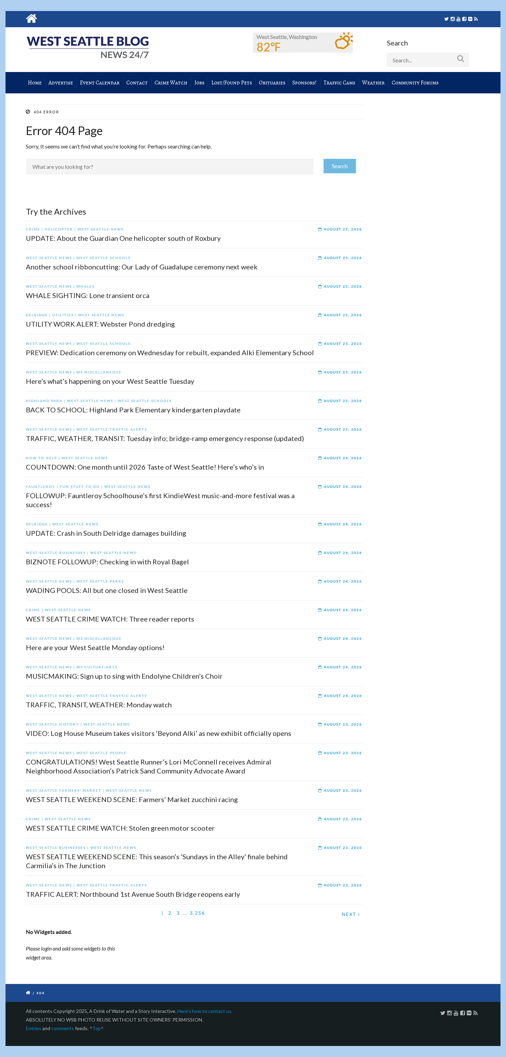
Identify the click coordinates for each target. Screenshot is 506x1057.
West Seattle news (100, 229)
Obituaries (272, 82)
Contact (137, 82)
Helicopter (59, 229)
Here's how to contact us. (204, 1011)
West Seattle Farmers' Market (63, 790)
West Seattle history (52, 724)
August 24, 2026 (343, 458)
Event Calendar (99, 82)
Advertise (61, 82)
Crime (33, 229)
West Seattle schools (103, 258)
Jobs (199, 82)
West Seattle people (101, 753)
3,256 (197, 913)
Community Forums (415, 82)
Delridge (37, 315)
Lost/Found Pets (231, 82)
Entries (33, 1028)
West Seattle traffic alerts (111, 429)
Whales (85, 286)
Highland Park (44, 401)
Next (350, 914)
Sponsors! (304, 82)
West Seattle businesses (56, 553)
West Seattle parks (100, 581)
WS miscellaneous (98, 372)
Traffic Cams (339, 82)
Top (96, 1028)
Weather (373, 82)
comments (62, 1028)
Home (35, 82)
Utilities (63, 315)
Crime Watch (171, 82)
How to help (41, 458)
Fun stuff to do (80, 487)
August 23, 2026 (343, 724)
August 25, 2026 (343, 229)
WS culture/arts (96, 667)
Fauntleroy (40, 487)
